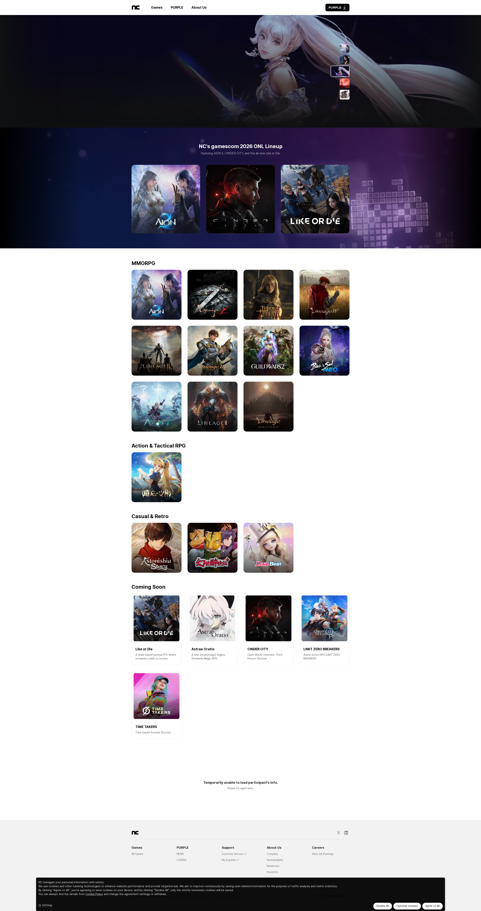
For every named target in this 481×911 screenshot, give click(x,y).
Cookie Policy (94, 894)
